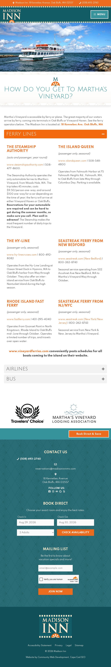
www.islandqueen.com (72, 161)
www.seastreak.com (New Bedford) (79, 258)
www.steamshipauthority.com (25, 164)
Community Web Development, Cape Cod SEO (61, 657)
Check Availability (75, 532)
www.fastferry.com (18, 319)
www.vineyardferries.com (29, 351)
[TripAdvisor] (57, 492)
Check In (22, 517)
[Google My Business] (60, 492)
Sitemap (79, 646)
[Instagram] (53, 492)
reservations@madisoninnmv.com (55, 468)
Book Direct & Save (88, 434)
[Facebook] (49, 492)
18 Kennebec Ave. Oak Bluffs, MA (82, 124)
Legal (68, 646)
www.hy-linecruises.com (22, 254)
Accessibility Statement (40, 646)
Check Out (63, 517)
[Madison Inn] (12, 16)
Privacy (59, 646)
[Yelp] (64, 492)
